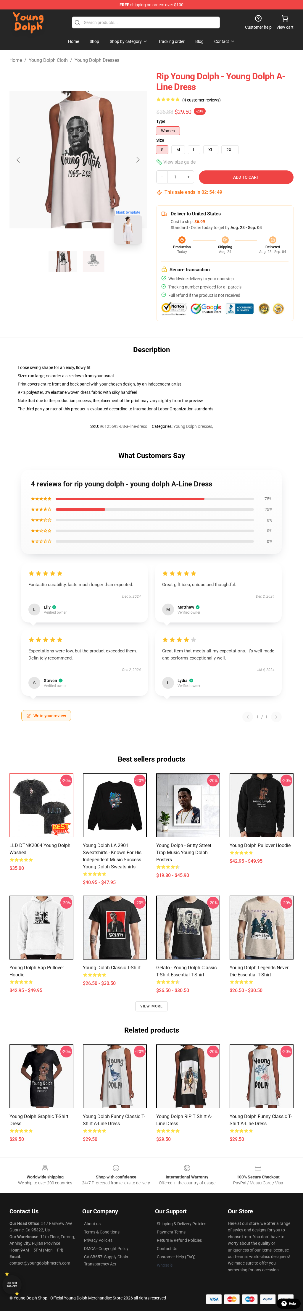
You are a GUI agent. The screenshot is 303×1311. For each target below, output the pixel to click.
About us (92, 1223)
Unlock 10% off (12, 1285)
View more (151, 1006)
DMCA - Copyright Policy (106, 1248)
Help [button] (292, 1304)
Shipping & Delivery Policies (181, 1223)
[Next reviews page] (276, 717)
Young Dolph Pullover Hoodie (260, 845)
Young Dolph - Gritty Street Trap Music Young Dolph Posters (183, 852)
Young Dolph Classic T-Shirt (112, 967)
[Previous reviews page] (247, 717)
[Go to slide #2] (93, 261)
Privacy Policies (98, 1240)
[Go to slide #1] (63, 261)
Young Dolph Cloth (48, 60)
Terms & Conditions (102, 1232)
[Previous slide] (18, 160)
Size (160, 140)
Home (15, 60)
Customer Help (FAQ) (176, 1256)
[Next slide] (137, 160)
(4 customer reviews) (201, 100)
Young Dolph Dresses (97, 60)
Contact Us (167, 1248)
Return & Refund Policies (179, 1240)
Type (160, 121)
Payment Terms (171, 1232)
